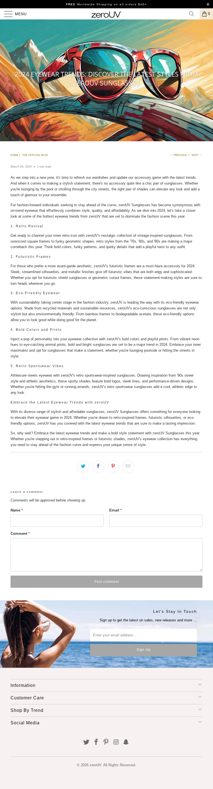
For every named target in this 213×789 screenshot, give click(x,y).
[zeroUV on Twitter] (86, 742)
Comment (20, 533)
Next (195, 155)
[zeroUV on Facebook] (96, 742)
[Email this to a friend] (128, 467)
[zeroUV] (106, 13)
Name (17, 510)
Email (115, 510)
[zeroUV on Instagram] (116, 742)
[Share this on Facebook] (98, 467)
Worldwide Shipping (89, 4)
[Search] (194, 13)
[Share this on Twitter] (83, 467)
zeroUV (95, 765)
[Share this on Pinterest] (113, 467)
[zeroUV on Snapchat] (126, 742)
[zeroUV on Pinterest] (106, 742)
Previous (180, 155)
